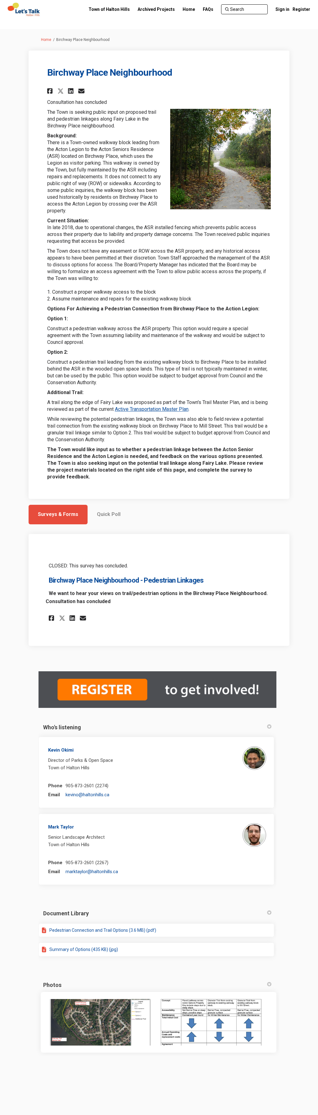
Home (46, 40)
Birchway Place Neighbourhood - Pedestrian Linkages (126, 580)
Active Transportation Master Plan (152, 409)
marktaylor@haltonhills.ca (92, 871)
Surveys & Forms (58, 514)
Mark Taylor (61, 827)
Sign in (282, 9)
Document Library (66, 913)
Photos (52, 985)
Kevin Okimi (61, 750)
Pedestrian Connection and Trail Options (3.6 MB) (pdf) (102, 930)
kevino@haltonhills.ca (87, 794)
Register (301, 9)
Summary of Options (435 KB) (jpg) (83, 949)
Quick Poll (108, 514)
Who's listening (62, 727)
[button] (50, 91)
